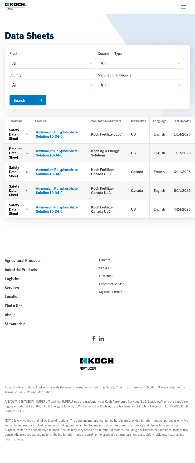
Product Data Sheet (15, 152)
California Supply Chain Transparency (118, 387)
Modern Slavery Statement (164, 387)
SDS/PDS (105, 268)
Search (19, 100)
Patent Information (39, 392)
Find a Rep (14, 305)
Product (16, 53)
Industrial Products (21, 269)
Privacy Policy (14, 387)
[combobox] (12, 63)
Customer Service (111, 284)
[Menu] (183, 7)
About (10, 314)
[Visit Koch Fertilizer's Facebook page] (93, 339)
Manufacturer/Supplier (115, 75)
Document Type (110, 53)
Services (12, 287)
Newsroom (106, 276)
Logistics (12, 278)
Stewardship (15, 323)
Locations (13, 296)
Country (15, 75)
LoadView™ (155, 401)
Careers (104, 260)
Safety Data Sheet (14, 134)
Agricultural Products (22, 260)
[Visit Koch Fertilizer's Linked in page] (101, 339)
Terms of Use (14, 392)
